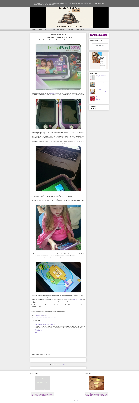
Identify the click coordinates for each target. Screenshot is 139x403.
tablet (55, 317)
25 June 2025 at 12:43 (50, 324)
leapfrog (36, 317)
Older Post (82, 360)
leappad (40, 317)
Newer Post (34, 360)
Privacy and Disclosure (57, 29)
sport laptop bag (38, 330)
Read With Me (80, 29)
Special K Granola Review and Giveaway (101, 90)
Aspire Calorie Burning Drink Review (101, 76)
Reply (36, 332)
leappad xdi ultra (46, 317)
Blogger (76, 400)
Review (51, 317)
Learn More (98, 3)
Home (34, 29)
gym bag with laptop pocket (40, 329)
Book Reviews (43, 29)
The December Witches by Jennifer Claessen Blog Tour (101, 98)
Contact (70, 29)
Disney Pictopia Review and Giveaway (101, 83)
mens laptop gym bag (40, 324)
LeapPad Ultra (53, 93)
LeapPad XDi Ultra (77, 299)
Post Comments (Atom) (61, 364)
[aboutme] (99, 69)
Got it (104, 3)
